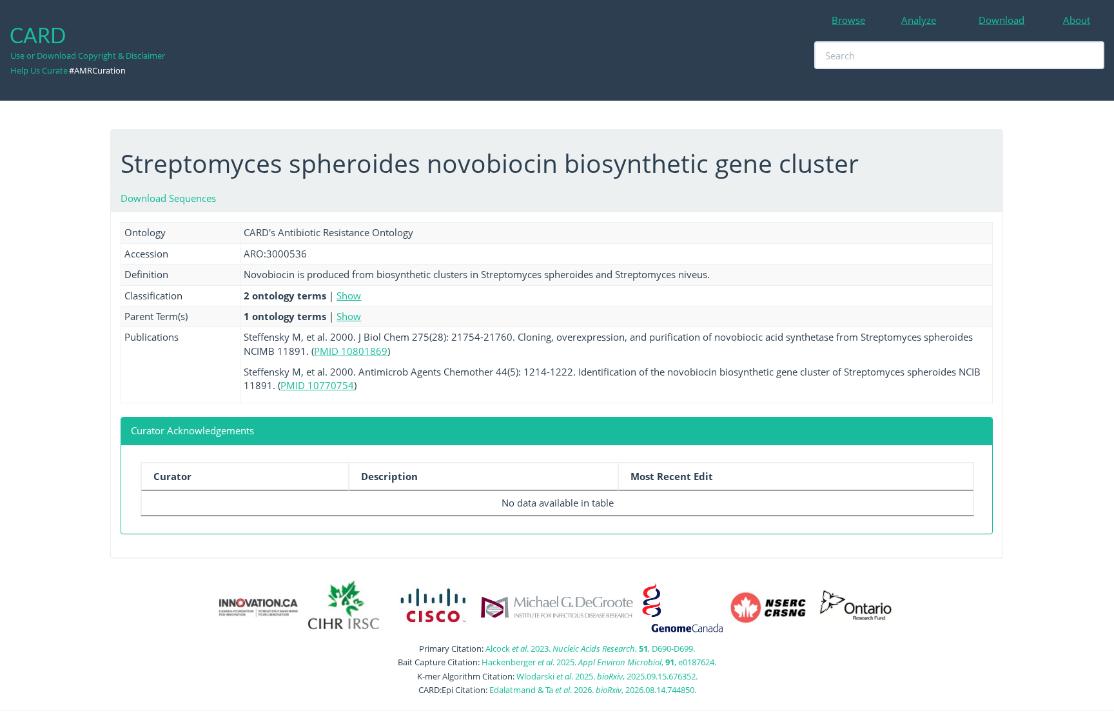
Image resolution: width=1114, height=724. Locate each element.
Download (1001, 20)
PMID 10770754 (317, 385)
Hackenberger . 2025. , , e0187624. (599, 662)
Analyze (918, 20)
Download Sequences (168, 198)
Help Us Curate (39, 70)
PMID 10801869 (350, 351)
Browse (848, 20)
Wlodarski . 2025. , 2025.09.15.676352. (607, 676)
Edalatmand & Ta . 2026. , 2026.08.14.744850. (592, 690)
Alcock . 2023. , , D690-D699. (590, 648)
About (1076, 20)
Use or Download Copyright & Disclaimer (87, 55)
